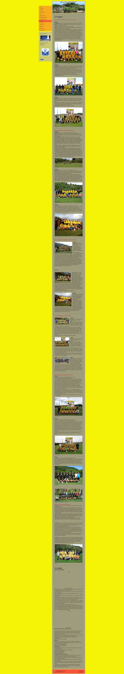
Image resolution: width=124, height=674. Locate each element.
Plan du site (64, 670)
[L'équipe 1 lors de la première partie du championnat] (68, 495)
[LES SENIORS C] (69, 475)
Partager (42, 59)
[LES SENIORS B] (68, 445)
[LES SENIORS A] (68, 406)
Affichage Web (80, 671)
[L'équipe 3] (68, 553)
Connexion (81, 670)
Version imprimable (58, 670)
